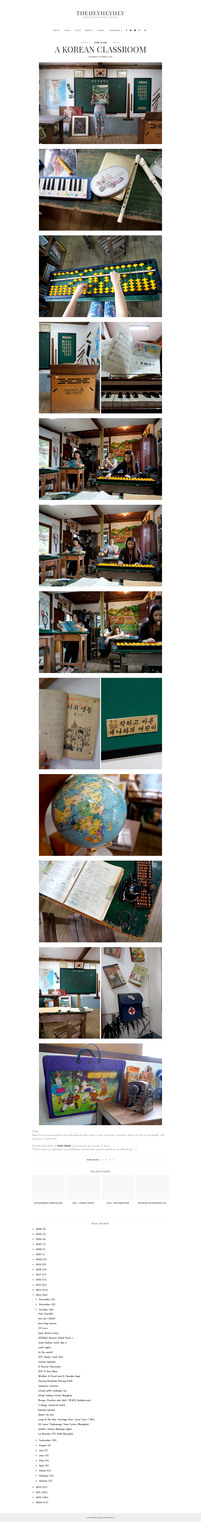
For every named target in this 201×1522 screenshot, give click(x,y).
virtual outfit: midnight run (52, 1391)
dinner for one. (46, 1415)
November (45, 1304)
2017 (39, 1275)
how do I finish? (46, 1319)
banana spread (46, 1410)
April (42, 1466)
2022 (39, 1249)
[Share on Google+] (110, 1160)
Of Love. (43, 1328)
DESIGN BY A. (109, 1517)
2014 (39, 1290)
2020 (39, 1259)
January (43, 1481)
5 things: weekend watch (51, 1405)
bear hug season (47, 1323)
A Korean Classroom (49, 1367)
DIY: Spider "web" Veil (50, 1357)
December (45, 1299)
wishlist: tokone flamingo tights (55, 1429)
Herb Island (64, 1146)
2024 (39, 1239)
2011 (38, 1492)
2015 (39, 1285)
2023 (39, 1244)
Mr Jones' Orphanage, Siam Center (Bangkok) (63, 1424)
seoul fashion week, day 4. (52, 1343)
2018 (39, 1270)
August (43, 1445)
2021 (39, 1254)
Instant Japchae (47, 1362)
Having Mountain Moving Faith (55, 1381)
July (41, 1450)
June (42, 1455)
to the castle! (45, 1352)
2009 (39, 1502)
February (44, 1476)
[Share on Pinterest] (113, 1160)
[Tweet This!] (106, 1160)
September (45, 1440)
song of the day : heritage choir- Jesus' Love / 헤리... (67, 1419)
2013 (39, 1295)
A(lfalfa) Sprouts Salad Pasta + (55, 1338)
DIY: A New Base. (48, 1371)
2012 (39, 1487)
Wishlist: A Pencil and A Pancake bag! (59, 1376)
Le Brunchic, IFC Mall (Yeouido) (55, 1434)
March (43, 1471)
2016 (39, 1280)
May (42, 1461)
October (44, 1310)
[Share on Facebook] (102, 1160)
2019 (39, 1264)
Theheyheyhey (100, 13)
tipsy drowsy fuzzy (48, 1333)
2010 (39, 1497)
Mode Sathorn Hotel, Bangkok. (55, 1396)
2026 (39, 1229)
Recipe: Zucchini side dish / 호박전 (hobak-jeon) (64, 1400)
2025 (39, 1234)
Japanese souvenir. (48, 1386)
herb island (100, 43)
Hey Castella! (45, 1314)
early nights (44, 1347)
